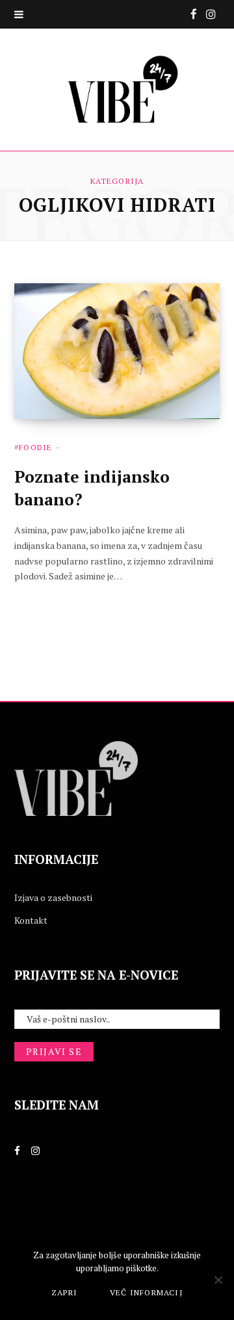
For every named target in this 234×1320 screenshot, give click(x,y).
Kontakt (30, 920)
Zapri (64, 1292)
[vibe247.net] (117, 90)
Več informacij (146, 1292)
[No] (217, 1279)
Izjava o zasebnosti (53, 897)
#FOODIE (33, 447)
